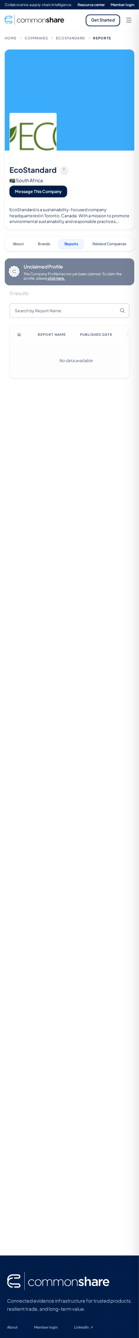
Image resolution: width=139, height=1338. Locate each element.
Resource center (91, 4)
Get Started (103, 20)
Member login (122, 4)
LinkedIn (83, 1327)
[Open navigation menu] (129, 20)
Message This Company (38, 191)
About (12, 1327)
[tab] (18, 244)
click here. (56, 278)
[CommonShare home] (58, 1281)
